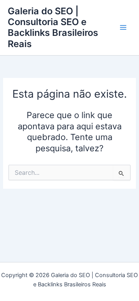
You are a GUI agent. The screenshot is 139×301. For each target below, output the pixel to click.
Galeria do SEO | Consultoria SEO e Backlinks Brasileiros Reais (53, 27)
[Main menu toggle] (123, 28)
